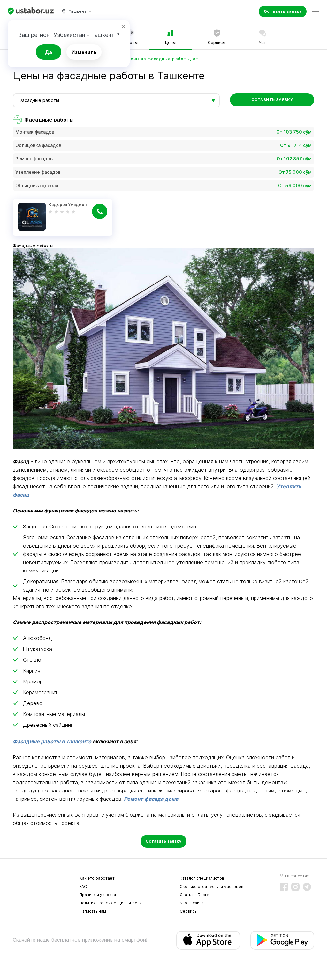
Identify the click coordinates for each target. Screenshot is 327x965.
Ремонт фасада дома (151, 799)
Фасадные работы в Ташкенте (52, 741)
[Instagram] (295, 887)
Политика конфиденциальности (110, 903)
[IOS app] (208, 940)
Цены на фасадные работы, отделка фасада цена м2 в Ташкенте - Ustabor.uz (165, 58)
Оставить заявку (283, 11)
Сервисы (188, 911)
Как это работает (97, 878)
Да (48, 52)
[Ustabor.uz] (31, 11)
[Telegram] (307, 887)
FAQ (83, 886)
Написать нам (93, 911)
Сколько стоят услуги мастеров (211, 886)
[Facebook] (284, 887)
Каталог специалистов (202, 878)
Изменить (84, 52)
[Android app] (282, 940)
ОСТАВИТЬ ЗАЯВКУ (272, 99)
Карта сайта (191, 903)
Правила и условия (98, 894)
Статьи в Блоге (194, 894)
